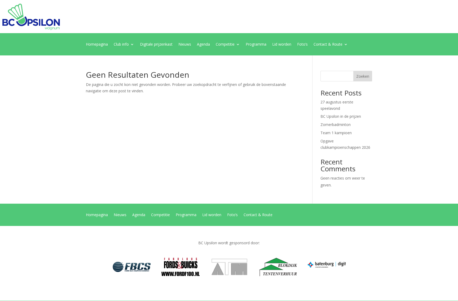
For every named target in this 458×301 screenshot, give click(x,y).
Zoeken (362, 76)
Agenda (203, 44)
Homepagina (97, 44)
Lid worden (281, 44)
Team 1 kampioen (336, 132)
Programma (256, 44)
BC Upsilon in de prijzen (340, 116)
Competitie (225, 44)
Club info (121, 44)
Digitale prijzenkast (156, 44)
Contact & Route (328, 44)
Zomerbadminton (335, 124)
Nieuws (184, 44)
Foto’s (302, 44)
